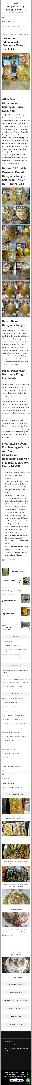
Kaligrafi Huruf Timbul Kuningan (16, 841)
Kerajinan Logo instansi (16, 909)
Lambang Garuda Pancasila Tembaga (16, 932)
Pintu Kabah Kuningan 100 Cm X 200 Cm (16, 818)
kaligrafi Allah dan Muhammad (12, 34)
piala (3, 770)
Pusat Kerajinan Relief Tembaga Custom (12, 679)
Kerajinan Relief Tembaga (8, 675)
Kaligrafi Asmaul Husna (9, 624)
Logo (3, 757)
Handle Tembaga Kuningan (10, 711)
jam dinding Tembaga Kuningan (12, 719)
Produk (26, 34)
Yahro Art (15, 183)
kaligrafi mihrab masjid (10, 732)
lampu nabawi (6, 745)
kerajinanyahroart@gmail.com (12, 645)
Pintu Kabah (11, 610)
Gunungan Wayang (8, 706)
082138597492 (8, 642)
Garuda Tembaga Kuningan (10, 702)
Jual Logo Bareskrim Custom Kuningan (12, 683)
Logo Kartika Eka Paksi (16, 954)
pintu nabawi (7, 783)
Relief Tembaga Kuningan (11, 787)
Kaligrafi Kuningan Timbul (16, 886)
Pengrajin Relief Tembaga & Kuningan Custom (14, 670)
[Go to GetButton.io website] (28, 1083)
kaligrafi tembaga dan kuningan (13, 736)
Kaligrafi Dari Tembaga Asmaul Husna (8, 628)
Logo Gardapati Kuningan (9, 686)
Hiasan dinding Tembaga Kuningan (13, 715)
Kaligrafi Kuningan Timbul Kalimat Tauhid (16, 863)
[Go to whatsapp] (28, 1080)
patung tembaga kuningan (10, 766)
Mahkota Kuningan (8, 762)
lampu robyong (6, 597)
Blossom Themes (16, 1076)
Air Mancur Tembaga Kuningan (12, 698)
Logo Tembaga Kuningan (16, 977)
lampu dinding (6, 740)
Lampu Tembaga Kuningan (10, 753)
